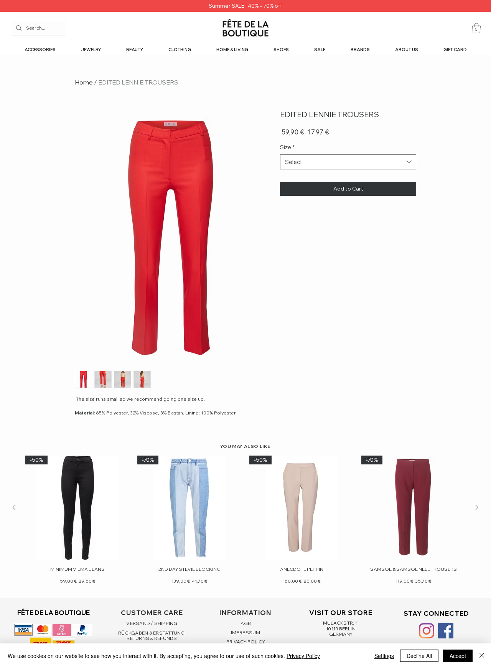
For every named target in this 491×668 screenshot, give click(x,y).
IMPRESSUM (245, 632)
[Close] (481, 656)
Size (287, 147)
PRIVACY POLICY (245, 642)
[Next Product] (476, 507)
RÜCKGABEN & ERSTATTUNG (152, 633)
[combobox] (348, 161)
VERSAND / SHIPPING (151, 623)
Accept (458, 656)
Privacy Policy (303, 656)
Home (84, 82)
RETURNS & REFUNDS (152, 638)
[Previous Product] (14, 507)
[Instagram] (426, 630)
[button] (476, 28)
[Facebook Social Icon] (445, 630)
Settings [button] (384, 656)
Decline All (419, 656)
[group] (245, 520)
